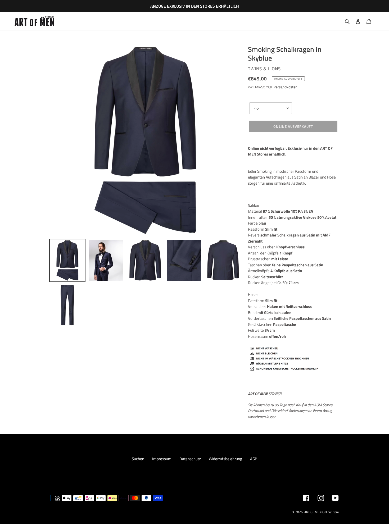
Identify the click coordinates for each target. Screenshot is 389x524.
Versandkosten (285, 87)
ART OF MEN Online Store (321, 511)
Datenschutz (190, 459)
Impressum (161, 459)
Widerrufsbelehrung (225, 459)
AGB (253, 459)
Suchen (138, 459)
